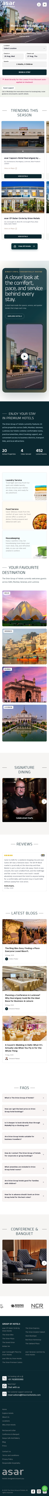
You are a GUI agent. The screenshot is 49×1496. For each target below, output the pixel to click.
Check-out (30, 54)
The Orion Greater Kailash (35, 1332)
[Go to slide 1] (22, 151)
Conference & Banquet (10, 1434)
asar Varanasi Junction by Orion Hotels (23, 218)
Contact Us (6, 1451)
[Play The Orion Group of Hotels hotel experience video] (24, 356)
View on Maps (9, 168)
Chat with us (14, 1387)
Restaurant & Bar (9, 1430)
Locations (6, 1421)
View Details (23, 176)
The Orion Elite (7, 1334)
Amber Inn (6, 1346)
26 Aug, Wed (9, 56)
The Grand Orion (8, 1342)
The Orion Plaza (8, 1338)
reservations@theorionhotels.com (24, 1395)
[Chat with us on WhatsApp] (45, 1488)
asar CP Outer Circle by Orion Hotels (11, 1329)
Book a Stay (24, 72)
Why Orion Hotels (9, 1425)
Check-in (7, 54)
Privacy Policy (7, 1459)
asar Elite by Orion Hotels (12, 1358)
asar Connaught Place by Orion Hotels (23, 158)
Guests (6, 62)
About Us (5, 1417)
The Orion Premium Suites (12, 1362)
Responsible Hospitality (11, 1463)
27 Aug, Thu (32, 56)
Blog (4, 1442)
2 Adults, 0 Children (18, 63)
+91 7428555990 (15, 1379)
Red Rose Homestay (33, 1339)
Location (7, 46)
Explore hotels (15, 316)
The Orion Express (32, 1328)
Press (4, 1446)
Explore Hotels (7, 1413)
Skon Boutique (31, 1336)
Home (4, 1409)
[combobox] (24, 48)
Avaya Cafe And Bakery (11, 1438)
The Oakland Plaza (32, 1343)
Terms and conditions (10, 1455)
